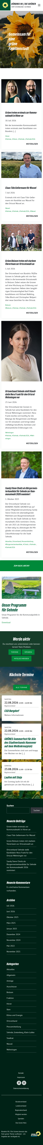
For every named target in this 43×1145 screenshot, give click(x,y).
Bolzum (8, 305)
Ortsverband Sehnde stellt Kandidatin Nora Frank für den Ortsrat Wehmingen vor (20, 394)
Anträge (10, 981)
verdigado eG (15, 1136)
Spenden (28, 652)
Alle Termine (21, 687)
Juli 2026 (10, 905)
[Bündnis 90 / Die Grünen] (5, 5)
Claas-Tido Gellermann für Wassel (20, 187)
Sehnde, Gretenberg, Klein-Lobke (20, 1032)
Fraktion (10, 998)
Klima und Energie (14, 1015)
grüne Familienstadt (19, 46)
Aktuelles (8, 541)
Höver (7, 136)
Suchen (10, 805)
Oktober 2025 (12, 917)
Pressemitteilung (27, 541)
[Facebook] (19, 1083)
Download (6, 622)
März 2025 (11, 923)
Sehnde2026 (30, 139)
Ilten (8, 1009)
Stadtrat (10, 1038)
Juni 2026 (11, 911)
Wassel (7, 208)
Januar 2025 (12, 928)
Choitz (26, 544)
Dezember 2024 (13, 934)
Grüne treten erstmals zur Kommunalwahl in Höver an (21, 114)
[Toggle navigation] (39, 5)
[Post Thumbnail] (21, 91)
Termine (14, 652)
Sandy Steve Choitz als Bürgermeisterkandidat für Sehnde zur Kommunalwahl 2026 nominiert (21, 491)
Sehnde (21, 139)
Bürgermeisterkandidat (14, 544)
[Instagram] (24, 1083)
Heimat (8, 139)
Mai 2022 (11, 946)
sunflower (18, 1134)
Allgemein (11, 975)
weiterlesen (32, 144)
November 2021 (13, 951)
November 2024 (13, 940)
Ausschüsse (12, 986)
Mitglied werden (21, 658)
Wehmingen (9, 433)
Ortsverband (16, 541)
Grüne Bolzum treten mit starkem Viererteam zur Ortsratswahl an (20, 262)
